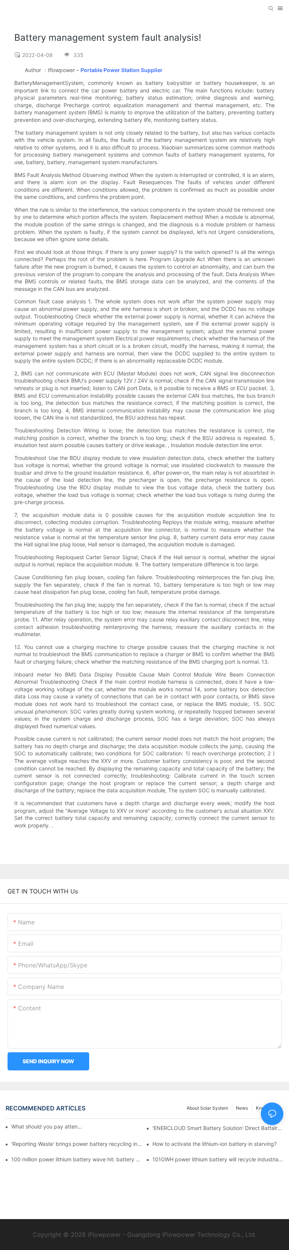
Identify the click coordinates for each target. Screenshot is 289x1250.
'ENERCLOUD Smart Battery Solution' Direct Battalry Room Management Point (217, 1128)
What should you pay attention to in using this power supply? (47, 1126)
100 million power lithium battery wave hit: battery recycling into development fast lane (76, 1159)
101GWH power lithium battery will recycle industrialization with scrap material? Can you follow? (217, 1159)
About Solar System (207, 1108)
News (242, 1108)
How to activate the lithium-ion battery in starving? (214, 1144)
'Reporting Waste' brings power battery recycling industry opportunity (76, 1144)
